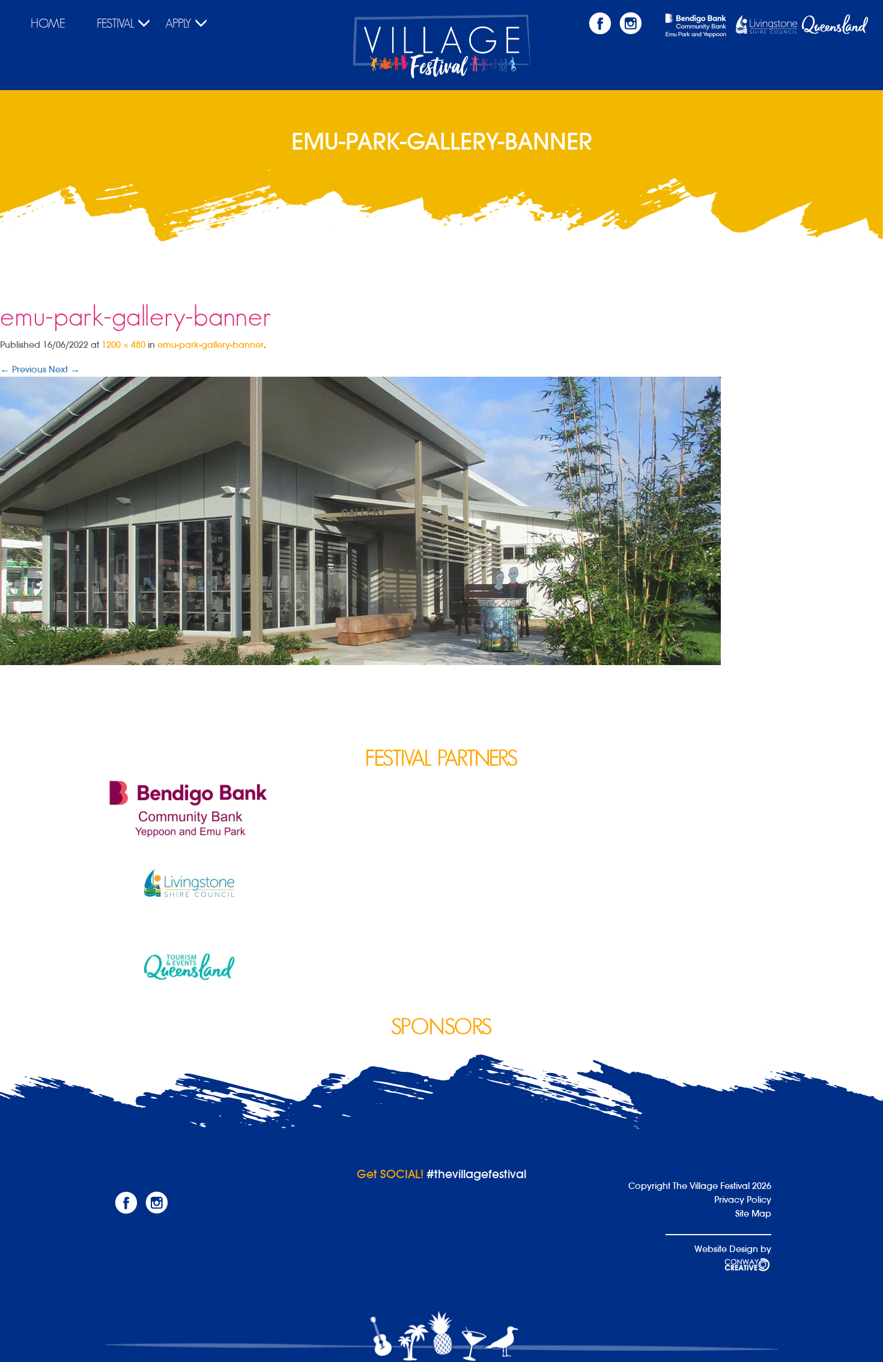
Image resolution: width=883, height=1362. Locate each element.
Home (48, 23)
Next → (64, 369)
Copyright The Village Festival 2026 (699, 1185)
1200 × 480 (123, 344)
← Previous (23, 369)
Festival (116, 23)
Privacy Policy (742, 1199)
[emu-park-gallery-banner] (360, 520)
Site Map (753, 1213)
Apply (178, 23)
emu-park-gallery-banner (210, 344)
